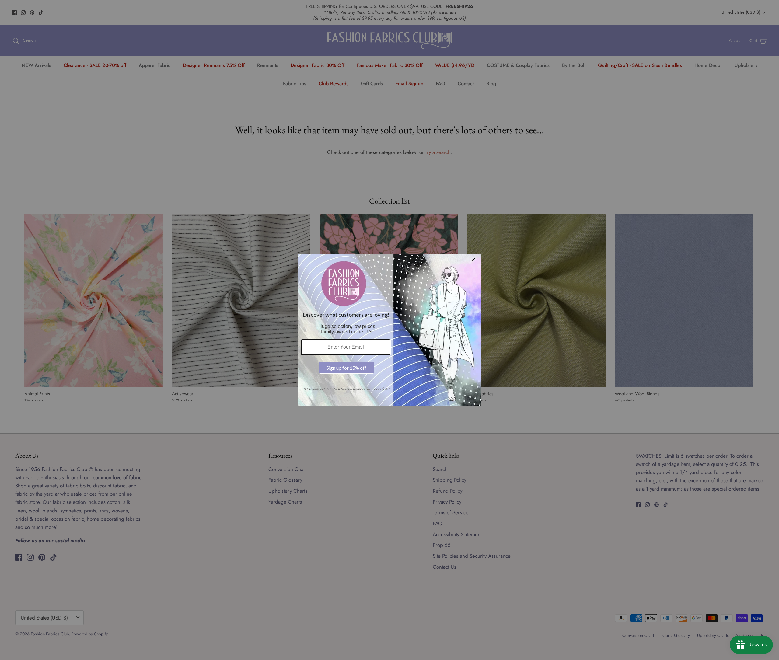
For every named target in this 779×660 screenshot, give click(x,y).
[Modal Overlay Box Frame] (389, 330)
